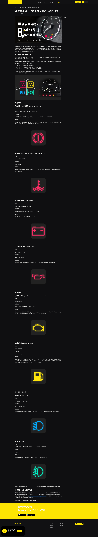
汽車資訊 (57, 2)
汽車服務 (39, 2)
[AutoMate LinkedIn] (82, 524)
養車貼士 (51, 2)
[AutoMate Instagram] (79, 524)
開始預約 (78, 2)
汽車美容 (45, 2)
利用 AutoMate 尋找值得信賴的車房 (37, 496)
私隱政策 (51, 527)
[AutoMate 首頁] (15, 2)
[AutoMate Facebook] (76, 524)
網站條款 (62, 525)
